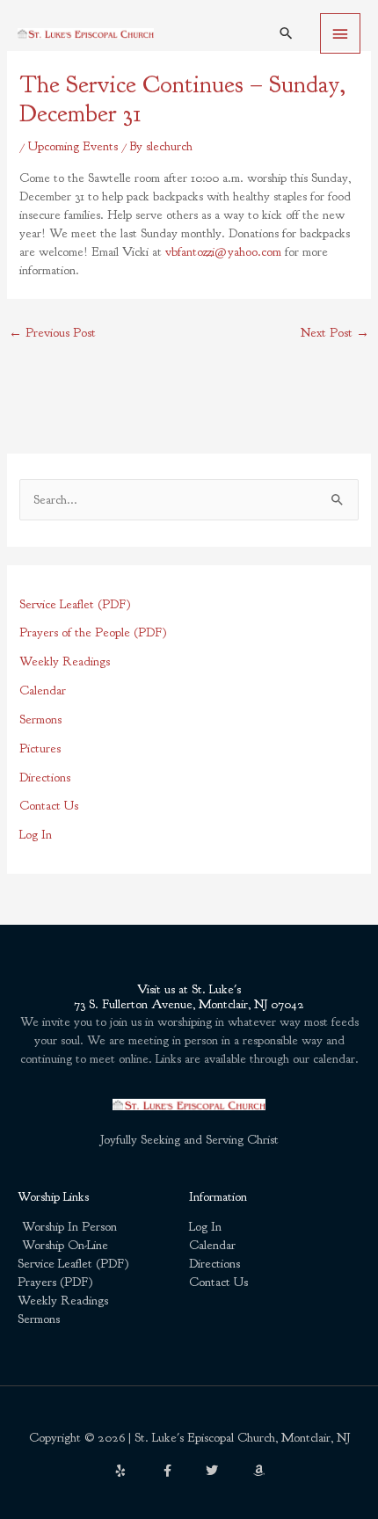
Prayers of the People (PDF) (93, 632)
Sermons (40, 719)
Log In (35, 834)
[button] (286, 33)
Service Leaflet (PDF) (75, 604)
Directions (44, 777)
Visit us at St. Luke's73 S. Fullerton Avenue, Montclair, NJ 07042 (189, 997)
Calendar (42, 690)
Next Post (335, 332)
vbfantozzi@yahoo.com (223, 251)
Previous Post (52, 332)
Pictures (40, 748)
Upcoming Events (73, 146)
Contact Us (48, 805)
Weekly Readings (64, 661)
